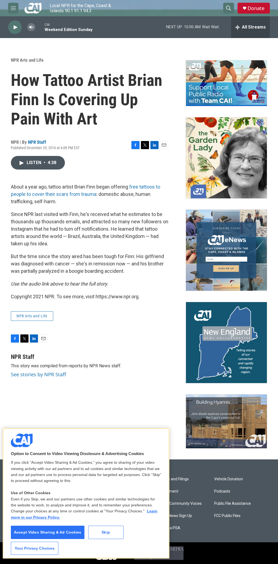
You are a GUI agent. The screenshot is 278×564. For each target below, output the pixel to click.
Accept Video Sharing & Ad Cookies (47, 532)
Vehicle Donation (228, 479)
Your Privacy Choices (35, 548)
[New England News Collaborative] (226, 342)
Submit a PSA (168, 528)
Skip (106, 532)
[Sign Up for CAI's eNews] (226, 250)
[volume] (31, 27)
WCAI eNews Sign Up (174, 516)
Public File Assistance (232, 504)
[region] (86, 493)
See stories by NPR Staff (38, 374)
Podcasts (222, 491)
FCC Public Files (227, 516)
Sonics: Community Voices (179, 504)
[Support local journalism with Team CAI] (226, 83)
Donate (256, 8)
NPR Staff (37, 142)
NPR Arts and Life (27, 60)
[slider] (40, 27)
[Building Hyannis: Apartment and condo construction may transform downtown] (226, 421)
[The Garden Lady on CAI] (226, 157)
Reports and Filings (172, 479)
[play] (15, 27)
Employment (167, 491)
